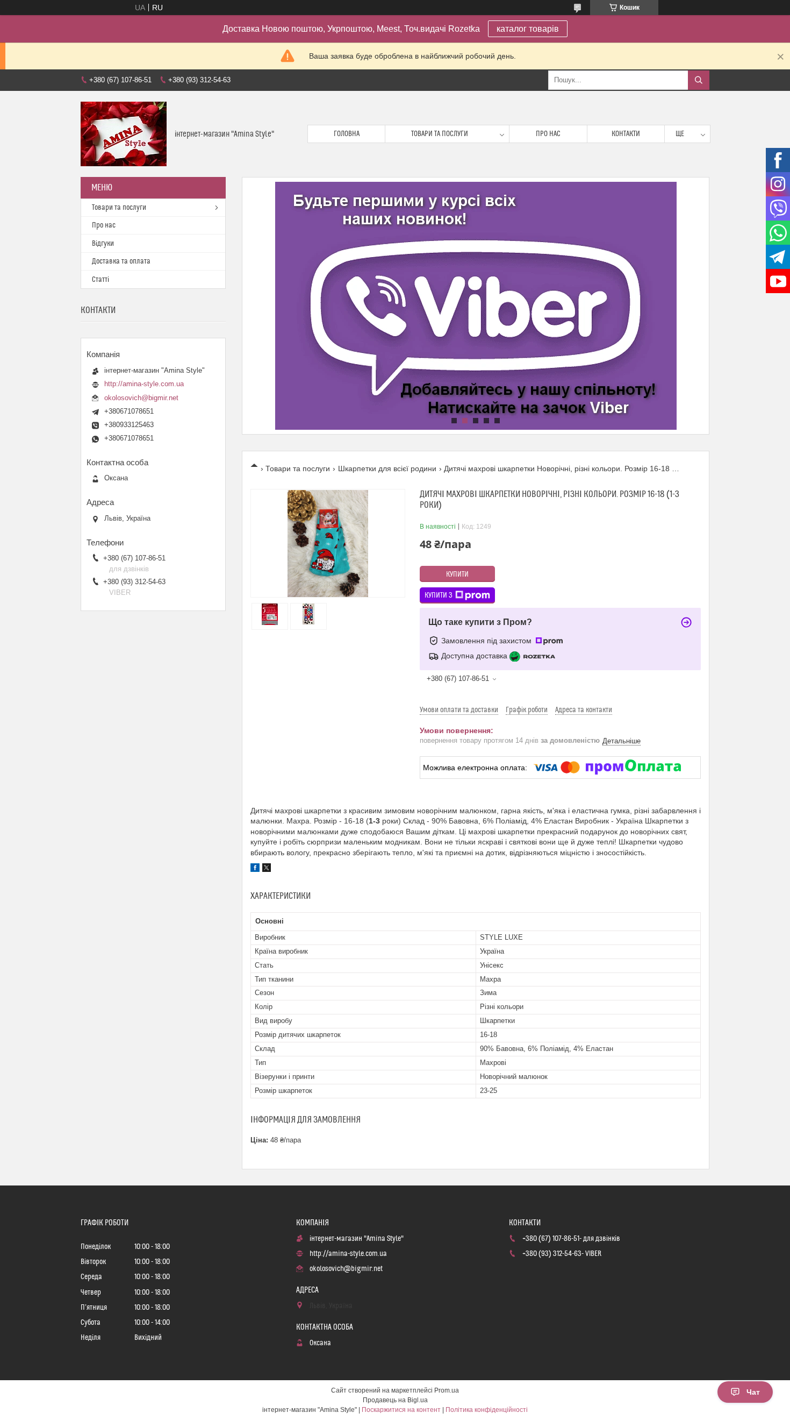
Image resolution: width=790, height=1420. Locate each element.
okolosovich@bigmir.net (141, 398)
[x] (266, 869)
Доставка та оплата (121, 261)
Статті (100, 279)
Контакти (626, 134)
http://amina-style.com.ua (144, 384)
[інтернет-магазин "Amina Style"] (124, 134)
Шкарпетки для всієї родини (387, 468)
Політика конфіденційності (487, 1410)
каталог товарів (528, 28)
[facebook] (255, 869)
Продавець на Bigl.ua (395, 1400)
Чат (753, 1392)
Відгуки (103, 243)
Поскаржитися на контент (401, 1410)
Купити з (439, 595)
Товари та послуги (439, 134)
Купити (457, 574)
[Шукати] (698, 80)
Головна (347, 134)
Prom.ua (446, 1390)
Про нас (548, 134)
